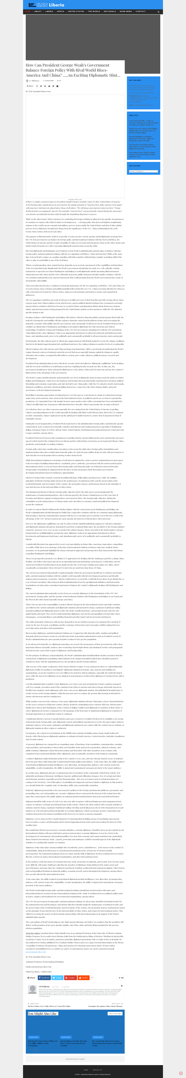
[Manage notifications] (181, 1073)
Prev (31, 1050)
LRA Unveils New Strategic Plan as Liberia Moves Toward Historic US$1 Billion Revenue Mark (142, 147)
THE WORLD (94, 11)
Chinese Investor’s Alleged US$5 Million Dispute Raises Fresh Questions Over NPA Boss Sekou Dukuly (143, 131)
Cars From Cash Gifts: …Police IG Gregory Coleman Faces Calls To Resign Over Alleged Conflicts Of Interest (143, 123)
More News (33, 1037)
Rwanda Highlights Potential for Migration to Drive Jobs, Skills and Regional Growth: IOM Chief (141, 139)
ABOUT (38, 11)
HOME (28, 11)
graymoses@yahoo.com (36, 952)
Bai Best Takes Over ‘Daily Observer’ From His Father (49, 1006)
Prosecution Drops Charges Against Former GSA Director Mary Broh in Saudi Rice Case (142, 155)
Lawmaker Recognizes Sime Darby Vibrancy (105, 1006)
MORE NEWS (126, 11)
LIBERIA (49, 11)
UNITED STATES (76, 11)
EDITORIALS (110, 11)
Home (86, 1069)
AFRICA (60, 11)
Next (37, 1050)
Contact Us (97, 1069)
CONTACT (141, 11)
